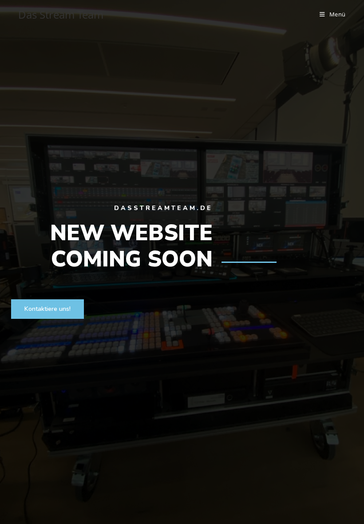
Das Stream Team (60, 14)
